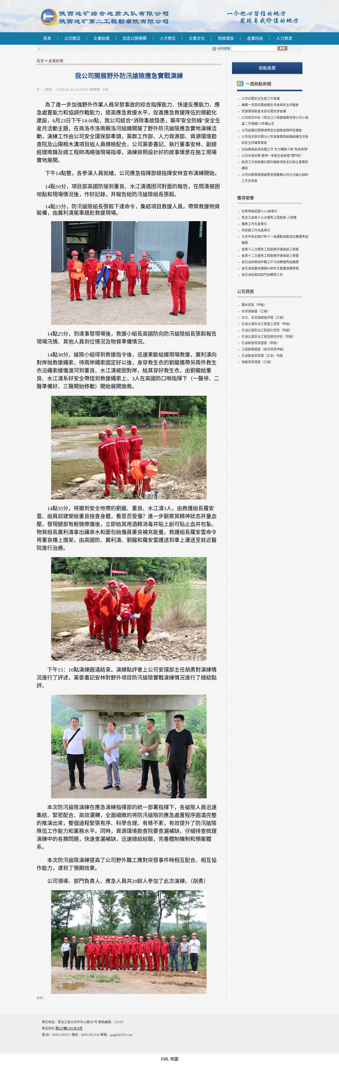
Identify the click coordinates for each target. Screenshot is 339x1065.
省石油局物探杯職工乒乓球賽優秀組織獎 (270, 262)
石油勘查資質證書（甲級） (261, 343)
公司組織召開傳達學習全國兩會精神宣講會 (272, 130)
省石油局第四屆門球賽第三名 (262, 275)
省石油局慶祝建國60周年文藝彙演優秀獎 (270, 268)
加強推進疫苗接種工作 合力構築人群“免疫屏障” (275, 149)
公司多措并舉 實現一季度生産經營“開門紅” (272, 156)
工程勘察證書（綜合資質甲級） (264, 349)
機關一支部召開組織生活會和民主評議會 (270, 105)
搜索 (282, 48)
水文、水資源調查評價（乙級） (264, 318)
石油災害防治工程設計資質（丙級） (267, 330)
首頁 (47, 38)
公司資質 (245, 291)
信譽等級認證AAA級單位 (259, 211)
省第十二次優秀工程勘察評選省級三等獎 (270, 256)
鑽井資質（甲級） (254, 305)
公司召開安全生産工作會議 (261, 99)
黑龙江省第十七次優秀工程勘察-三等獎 (269, 218)
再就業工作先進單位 (256, 230)
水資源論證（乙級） (256, 311)
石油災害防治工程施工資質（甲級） (267, 324)
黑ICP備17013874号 (69, 1028)
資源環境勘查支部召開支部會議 (264, 111)
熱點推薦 (267, 68)
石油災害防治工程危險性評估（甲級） (269, 337)
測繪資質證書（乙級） (257, 362)
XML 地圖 (169, 1059)
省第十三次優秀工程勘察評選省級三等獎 (270, 249)
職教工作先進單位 (254, 224)
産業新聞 (55, 61)
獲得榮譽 (245, 198)
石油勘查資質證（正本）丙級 (262, 356)
